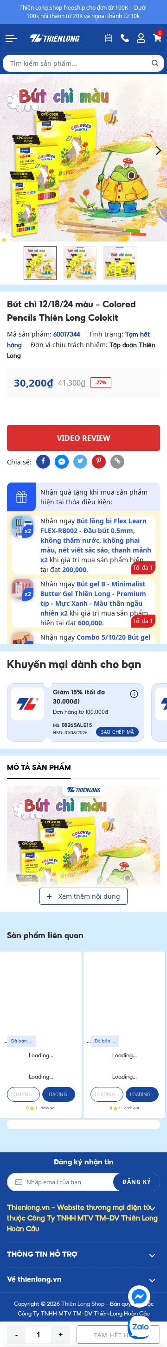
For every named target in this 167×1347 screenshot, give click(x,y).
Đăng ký (136, 1182)
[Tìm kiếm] (155, 63)
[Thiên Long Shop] (55, 38)
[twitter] (80, 462)
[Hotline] (124, 38)
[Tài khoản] (141, 38)
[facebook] (43, 462)
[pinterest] (99, 462)
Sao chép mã (117, 732)
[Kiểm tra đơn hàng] (108, 38)
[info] (134, 693)
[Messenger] (139, 1296)
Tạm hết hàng (118, 1335)
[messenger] (62, 462)
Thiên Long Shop (82, 1304)
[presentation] (8, 150)
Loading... (41, 1056)
